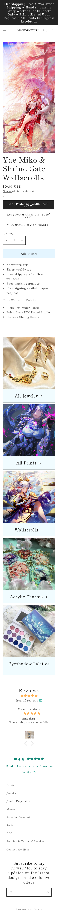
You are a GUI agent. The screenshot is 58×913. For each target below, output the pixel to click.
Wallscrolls (26, 529)
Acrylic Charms (26, 596)
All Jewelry (26, 395)
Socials (11, 825)
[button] (4, 30)
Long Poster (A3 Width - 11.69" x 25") (28, 215)
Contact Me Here (17, 849)
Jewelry (11, 793)
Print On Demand (18, 817)
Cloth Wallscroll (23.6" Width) (27, 225)
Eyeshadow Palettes (28, 663)
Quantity (8, 233)
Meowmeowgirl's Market (32, 909)
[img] (29, 695)
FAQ (9, 833)
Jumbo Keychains (18, 801)
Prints (10, 785)
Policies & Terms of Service (25, 841)
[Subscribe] (47, 892)
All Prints (26, 462)
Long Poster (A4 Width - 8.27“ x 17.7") (28, 205)
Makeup (11, 809)
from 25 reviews (27, 700)
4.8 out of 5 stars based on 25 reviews (28, 766)
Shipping (7, 191)
